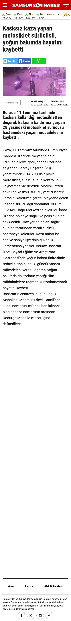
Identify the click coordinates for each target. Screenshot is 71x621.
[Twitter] (31, 615)
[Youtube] (49, 615)
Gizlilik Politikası (53, 586)
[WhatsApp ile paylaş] (38, 61)
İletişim (29, 586)
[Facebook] (21, 615)
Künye (11, 586)
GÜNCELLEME (57, 101)
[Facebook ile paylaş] (24, 61)
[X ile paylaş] (10, 61)
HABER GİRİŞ (37, 101)
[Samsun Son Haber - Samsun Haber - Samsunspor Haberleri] (35, 5)
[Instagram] (40, 615)
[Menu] (4, 5)
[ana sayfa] (66, 5)
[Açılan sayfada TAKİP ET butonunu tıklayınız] (12, 102)
